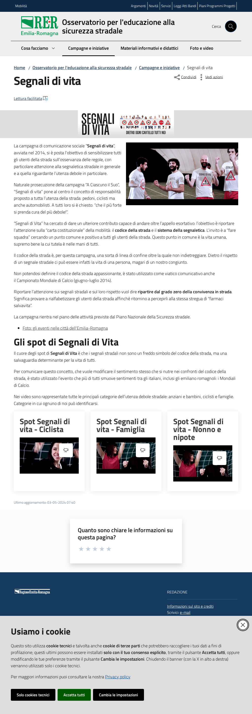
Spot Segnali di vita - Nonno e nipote (198, 429)
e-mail (185, 612)
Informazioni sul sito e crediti (190, 606)
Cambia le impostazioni (118, 695)
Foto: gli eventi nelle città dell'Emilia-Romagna (65, 328)
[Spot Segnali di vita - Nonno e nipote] (202, 463)
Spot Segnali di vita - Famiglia (121, 425)
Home (19, 67)
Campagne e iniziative (159, 67)
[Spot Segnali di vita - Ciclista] (49, 455)
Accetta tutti (74, 695)
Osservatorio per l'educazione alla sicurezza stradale (82, 67)
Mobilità (21, 5)
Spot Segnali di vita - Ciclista (45, 425)
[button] (231, 26)
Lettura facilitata (28, 98)
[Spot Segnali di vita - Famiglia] (126, 455)
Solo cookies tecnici (33, 695)
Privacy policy (117, 676)
